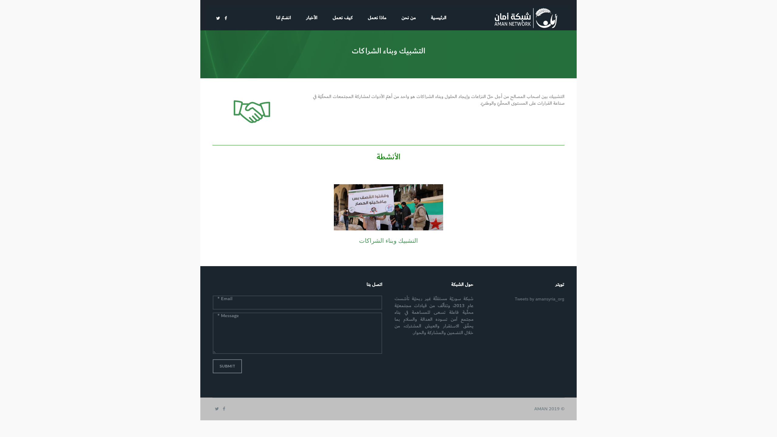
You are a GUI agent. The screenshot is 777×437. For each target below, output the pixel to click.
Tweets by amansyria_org (539, 298)
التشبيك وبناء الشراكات (388, 240)
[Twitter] (218, 18)
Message (228, 316)
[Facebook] (226, 18)
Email (224, 299)
